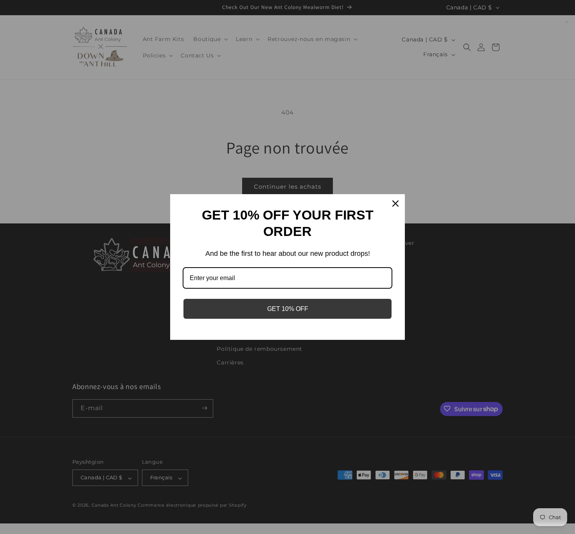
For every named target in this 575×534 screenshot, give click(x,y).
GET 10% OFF (287, 308)
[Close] (395, 203)
